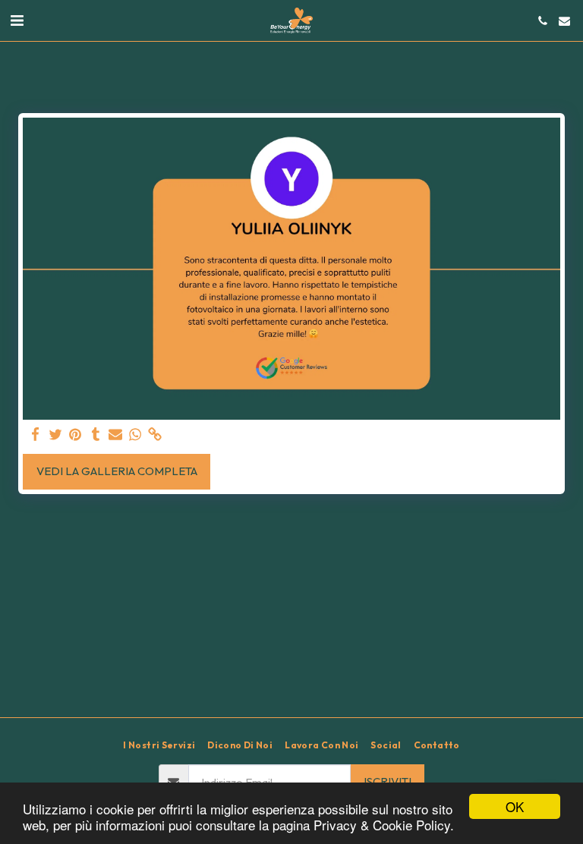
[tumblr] (95, 434)
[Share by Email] (116, 434)
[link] (155, 434)
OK (515, 806)
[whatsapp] (135, 434)
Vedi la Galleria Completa (116, 471)
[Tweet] (56, 434)
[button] (17, 20)
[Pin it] (75, 434)
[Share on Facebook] (36, 434)
